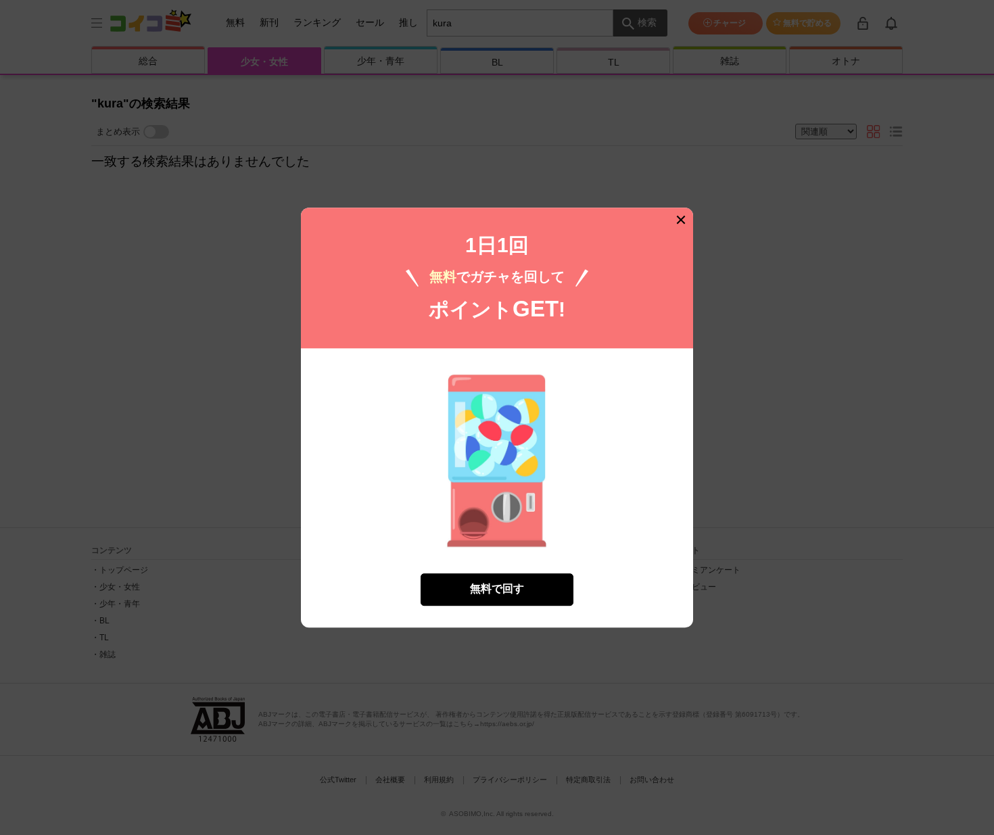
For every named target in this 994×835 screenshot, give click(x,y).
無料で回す (497, 589)
